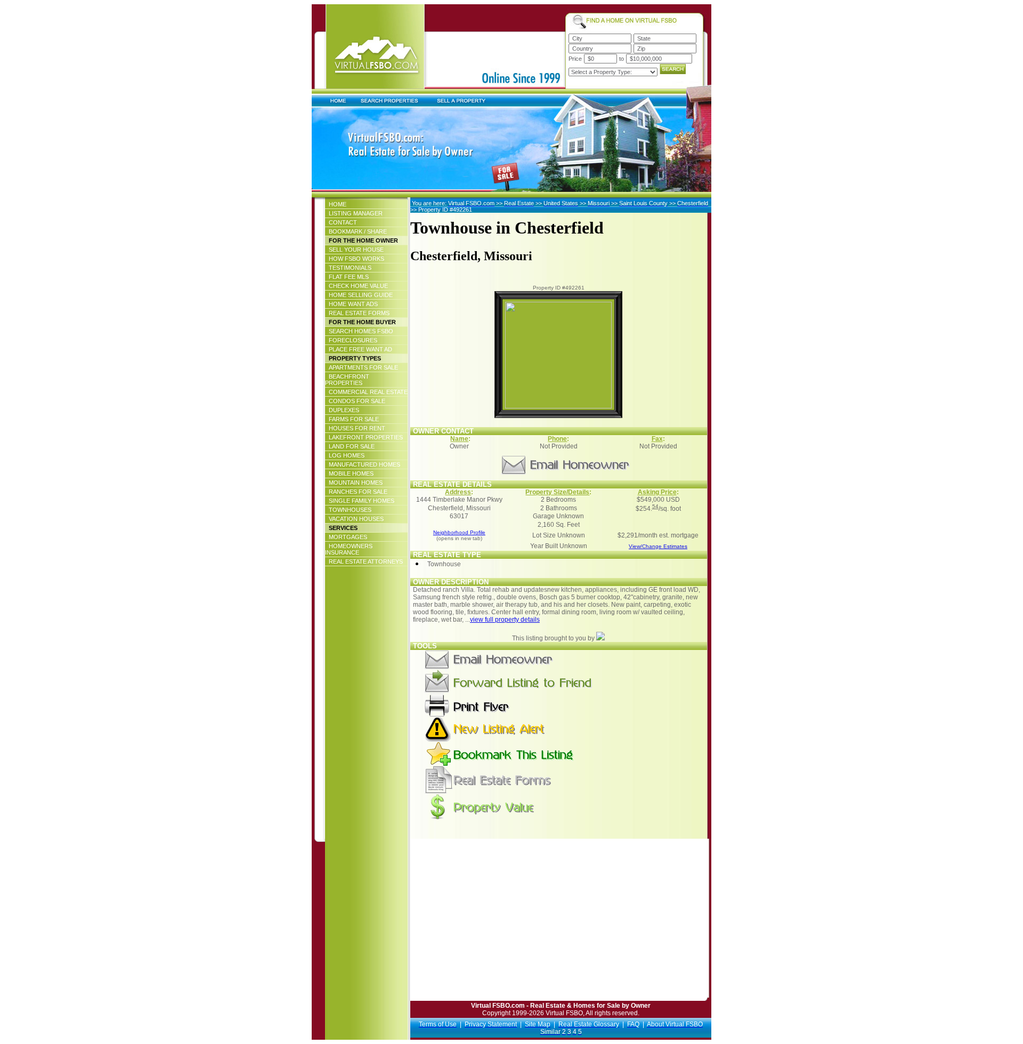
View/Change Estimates (658, 546)
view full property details (505, 619)
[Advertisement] (502, 923)
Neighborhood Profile (459, 532)
